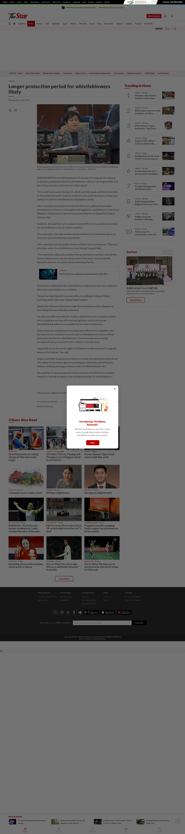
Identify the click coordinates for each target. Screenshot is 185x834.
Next (92, 442)
